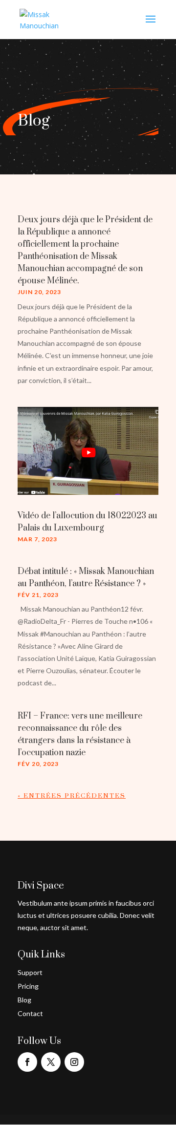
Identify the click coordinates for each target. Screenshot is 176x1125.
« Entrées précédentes (72, 796)
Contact (30, 1013)
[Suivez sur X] (51, 1062)
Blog (24, 1000)
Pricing (28, 986)
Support (30, 972)
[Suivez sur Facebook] (27, 1062)
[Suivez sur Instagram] (74, 1062)
